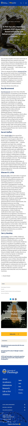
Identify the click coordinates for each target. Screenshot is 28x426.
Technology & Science (5, 287)
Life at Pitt (7, 391)
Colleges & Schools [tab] (7, 410)
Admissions (7, 385)
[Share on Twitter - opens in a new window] (10, 299)
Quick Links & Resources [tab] (8, 404)
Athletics (6, 395)
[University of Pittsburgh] (10, 371)
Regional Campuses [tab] (7, 407)
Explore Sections (13, 424)
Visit (20, 383)
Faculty (2, 289)
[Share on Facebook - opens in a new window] (13, 299)
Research (6, 388)
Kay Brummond (5, 92)
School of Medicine (5, 293)
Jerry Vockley (5, 236)
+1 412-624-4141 (7, 419)
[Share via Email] (16, 299)
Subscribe (12, 334)
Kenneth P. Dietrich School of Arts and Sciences (11, 291)
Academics (7, 382)
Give (20, 386)
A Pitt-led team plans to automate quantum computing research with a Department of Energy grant (12, 358)
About (5, 379)
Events (21, 393)
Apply (20, 380)
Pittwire (21, 390)
